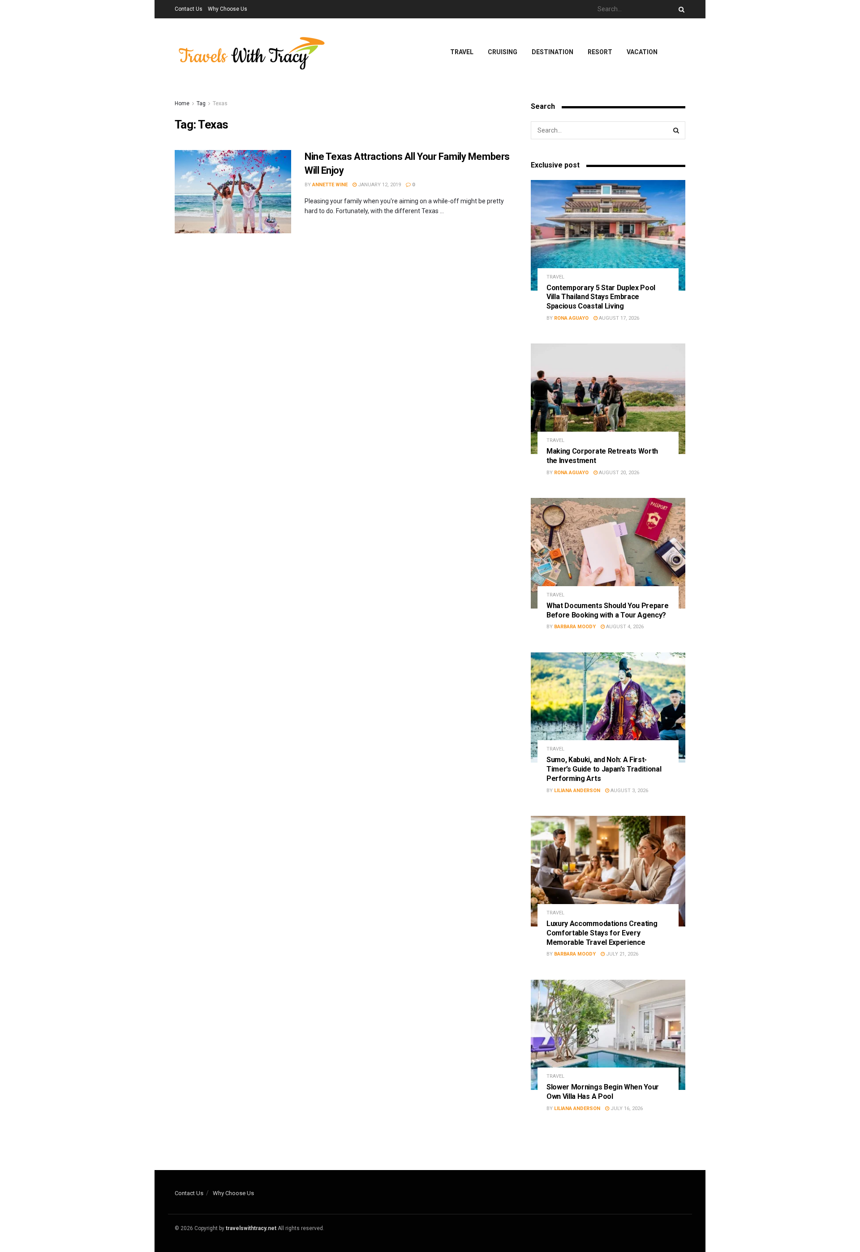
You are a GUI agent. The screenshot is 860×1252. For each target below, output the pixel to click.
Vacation (642, 52)
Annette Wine (330, 185)
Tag (201, 103)
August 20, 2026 (618, 473)
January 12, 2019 (379, 185)
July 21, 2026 (621, 954)
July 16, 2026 (626, 1108)
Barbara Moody (575, 627)
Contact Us (188, 9)
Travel (461, 52)
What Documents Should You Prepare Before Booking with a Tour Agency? (607, 610)
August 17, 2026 (618, 318)
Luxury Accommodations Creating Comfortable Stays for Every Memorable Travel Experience (601, 933)
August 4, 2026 (624, 627)
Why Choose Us (227, 9)
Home (182, 103)
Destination (552, 52)
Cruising (502, 52)
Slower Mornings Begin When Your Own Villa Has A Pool (602, 1092)
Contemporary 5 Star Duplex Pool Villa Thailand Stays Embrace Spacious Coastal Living (600, 297)
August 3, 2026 (628, 790)
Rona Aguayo (571, 318)
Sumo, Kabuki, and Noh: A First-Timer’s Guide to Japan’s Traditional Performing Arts (603, 769)
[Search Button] (680, 9)
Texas (220, 103)
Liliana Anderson (577, 790)
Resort (600, 52)
